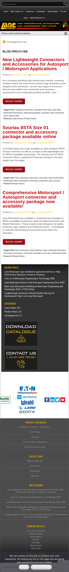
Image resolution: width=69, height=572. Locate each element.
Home (5, 11)
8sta (17, 178)
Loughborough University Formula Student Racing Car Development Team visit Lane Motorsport (36, 515)
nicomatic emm (47, 113)
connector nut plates (33, 253)
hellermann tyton (10, 181)
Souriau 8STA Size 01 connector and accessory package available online (30, 132)
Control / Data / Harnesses (35, 442)
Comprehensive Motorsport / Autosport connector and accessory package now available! (33, 199)
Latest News (17, 118)
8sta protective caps (38, 250)
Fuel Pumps (35, 432)
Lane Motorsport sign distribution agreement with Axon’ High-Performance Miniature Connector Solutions (36, 491)
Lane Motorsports (41, 74)
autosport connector (57, 250)
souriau (56, 181)
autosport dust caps (43, 110)
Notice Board (53, 11)
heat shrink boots (55, 178)
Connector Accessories (35, 447)
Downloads (41, 11)
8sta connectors (22, 250)
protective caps (45, 181)
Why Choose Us (16, 11)
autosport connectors (24, 110)
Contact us (30, 11)
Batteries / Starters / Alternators (35, 427)
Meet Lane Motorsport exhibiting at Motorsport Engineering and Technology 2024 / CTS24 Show (36, 508)
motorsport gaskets (32, 113)
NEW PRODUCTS (37, 18)
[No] (65, 561)
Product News (30, 118)
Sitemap (35, 476)
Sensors (35, 437)
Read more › (14, 100)
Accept (24, 567)
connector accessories (13, 253)
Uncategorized (11, 315)
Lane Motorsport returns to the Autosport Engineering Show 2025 (34, 282)
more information (41, 567)
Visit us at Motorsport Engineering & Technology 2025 (29, 278)
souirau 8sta (14, 116)
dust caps (56, 110)
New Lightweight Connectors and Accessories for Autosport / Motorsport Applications (35, 64)
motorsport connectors (13, 113)
